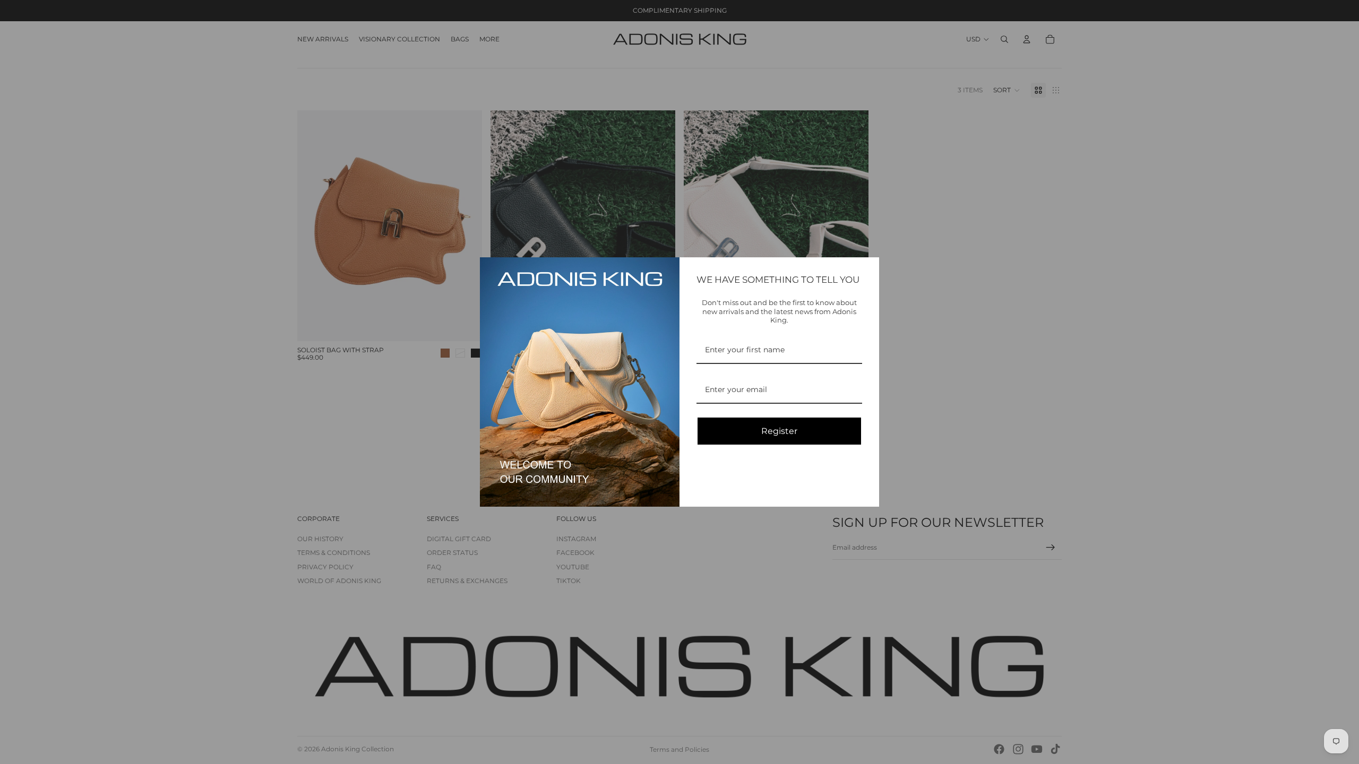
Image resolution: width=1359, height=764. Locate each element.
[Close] (866, 270)
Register (779, 431)
